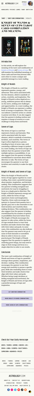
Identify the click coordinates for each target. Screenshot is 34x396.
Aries (3, 345)
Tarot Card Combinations (16, 18)
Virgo (3, 348)
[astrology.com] (11, 3)
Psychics (12, 9)
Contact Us (16, 380)
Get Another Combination (17, 292)
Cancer (21, 345)
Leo (26, 345)
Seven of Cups (23, 70)
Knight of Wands (7, 70)
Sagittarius (22, 348)
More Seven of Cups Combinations (17, 305)
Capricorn (4, 351)
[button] (30, 386)
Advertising (26, 380)
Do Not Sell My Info (11, 386)
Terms (25, 383)
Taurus (9, 345)
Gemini (15, 345)
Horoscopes (5, 9)
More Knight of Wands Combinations (17, 298)
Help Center (24, 386)
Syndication (10, 383)
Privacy (19, 383)
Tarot (23, 9)
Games (18, 9)
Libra (8, 348)
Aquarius (13, 351)
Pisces (20, 351)
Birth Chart (30, 9)
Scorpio (14, 348)
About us (7, 380)
